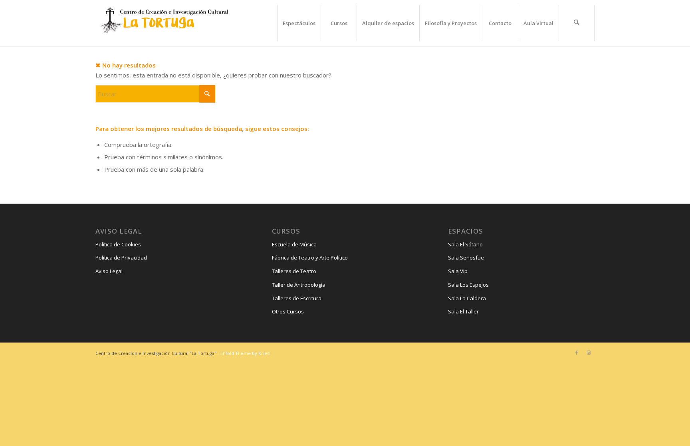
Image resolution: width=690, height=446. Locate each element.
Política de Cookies (118, 244)
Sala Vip (458, 271)
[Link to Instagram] (589, 353)
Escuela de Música (294, 244)
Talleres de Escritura (296, 298)
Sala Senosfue (466, 257)
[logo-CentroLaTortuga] (163, 23)
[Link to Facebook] (577, 353)
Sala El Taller (463, 311)
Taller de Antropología (298, 284)
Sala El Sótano (465, 244)
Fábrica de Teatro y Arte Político (310, 257)
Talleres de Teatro (294, 271)
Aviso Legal (109, 271)
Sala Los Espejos (468, 284)
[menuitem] (299, 23)
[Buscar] (577, 23)
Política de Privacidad (121, 257)
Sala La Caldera (467, 298)
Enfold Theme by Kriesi (245, 353)
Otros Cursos (288, 311)
